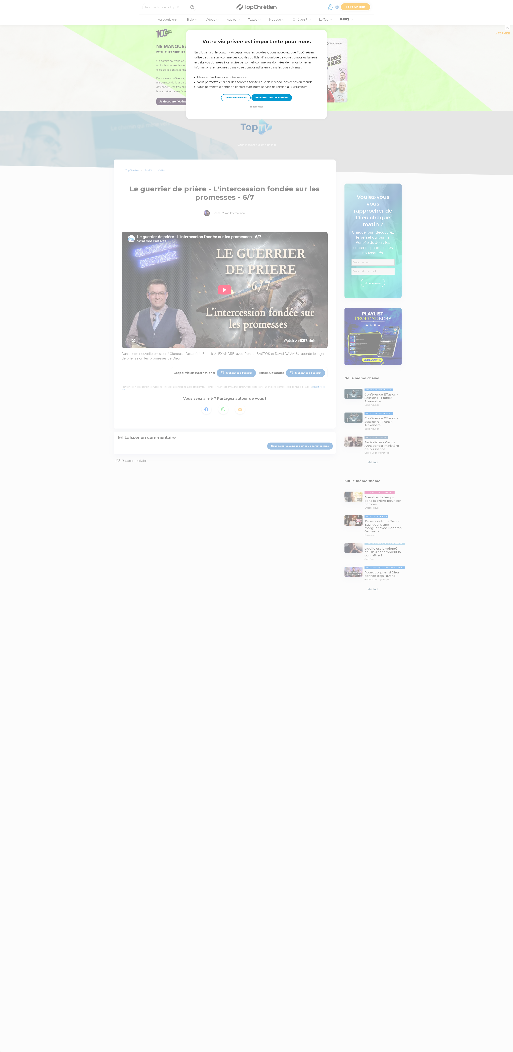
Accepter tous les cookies (271, 97)
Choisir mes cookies (236, 97)
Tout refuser (256, 106)
